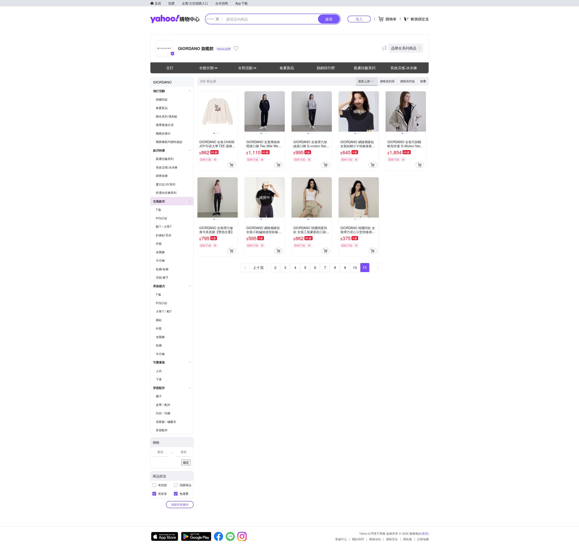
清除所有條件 (180, 504)
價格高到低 (407, 81)
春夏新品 (287, 67)
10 (355, 267)
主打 (169, 67)
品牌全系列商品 (403, 48)
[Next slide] (235, 111)
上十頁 (258, 267)
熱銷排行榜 (326, 67)
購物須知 (375, 539)
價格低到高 (387, 81)
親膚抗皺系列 (364, 67)
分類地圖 (423, 539)
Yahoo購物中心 (174, 19)
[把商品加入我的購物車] (231, 165)
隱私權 (407, 539)
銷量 (423, 81)
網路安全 (392, 539)
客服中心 (341, 539)
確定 (186, 462)
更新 (425, 533)
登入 (359, 19)
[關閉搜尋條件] (217, 19)
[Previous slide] (200, 111)
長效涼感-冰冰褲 (403, 67)
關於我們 (358, 539)
